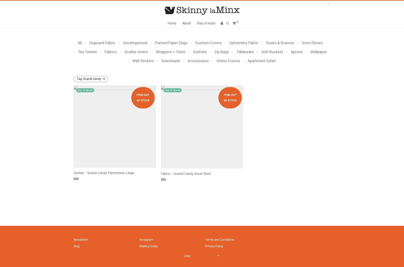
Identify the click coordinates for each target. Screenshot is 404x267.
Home (171, 23)
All (80, 43)
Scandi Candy (89, 79)
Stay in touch (206, 23)
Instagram (146, 239)
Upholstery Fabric (243, 43)
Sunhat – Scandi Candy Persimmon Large (104, 173)
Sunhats (200, 52)
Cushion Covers (208, 43)
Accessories (198, 61)
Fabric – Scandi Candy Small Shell (186, 174)
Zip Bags (221, 52)
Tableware (245, 52)
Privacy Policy (214, 246)
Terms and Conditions (219, 239)
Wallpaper (318, 52)
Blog (77, 246)
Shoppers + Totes (170, 52)
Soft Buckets (272, 52)
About (186, 23)
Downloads (171, 61)
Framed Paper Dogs (171, 43)
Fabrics (111, 52)
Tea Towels (87, 52)
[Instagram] (328, 3)
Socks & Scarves (280, 43)
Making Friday (149, 246)
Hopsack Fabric (102, 43)
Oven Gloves (312, 43)
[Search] (228, 23)
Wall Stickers (143, 61)
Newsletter (81, 239)
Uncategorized (135, 43)
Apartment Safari (262, 61)
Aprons (297, 52)
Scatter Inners (136, 52)
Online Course (228, 61)
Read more (79, 179)
